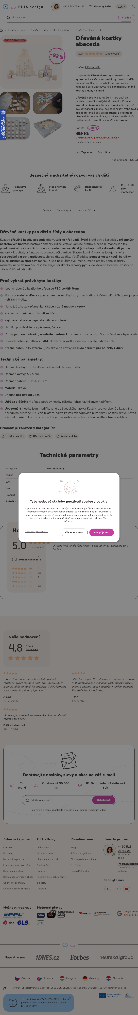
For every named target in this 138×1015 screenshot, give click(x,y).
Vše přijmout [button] (102, 532)
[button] (36, 531)
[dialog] (69, 507)
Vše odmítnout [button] (74, 532)
